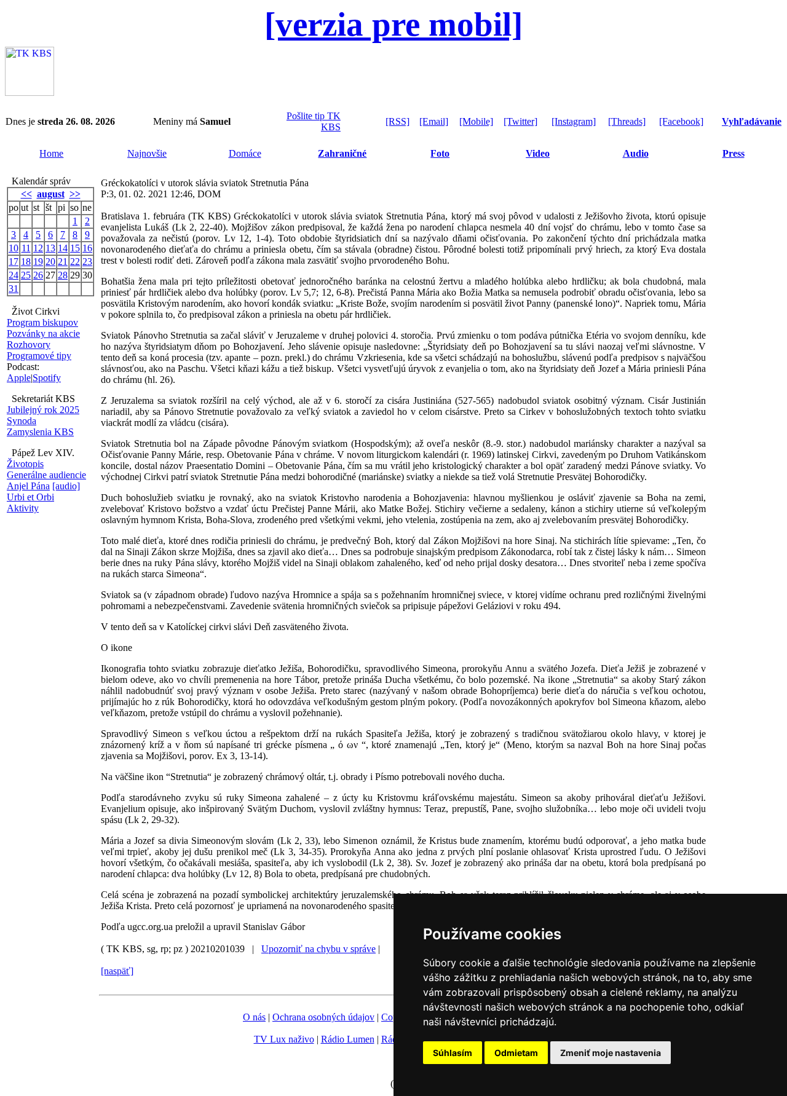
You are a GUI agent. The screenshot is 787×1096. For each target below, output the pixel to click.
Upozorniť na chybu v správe (318, 949)
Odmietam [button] (516, 1052)
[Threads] (627, 121)
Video (538, 153)
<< (26, 194)
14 (63, 248)
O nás (254, 1017)
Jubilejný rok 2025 (43, 409)
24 (13, 275)
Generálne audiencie (46, 475)
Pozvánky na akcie (43, 333)
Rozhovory (28, 344)
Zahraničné (342, 153)
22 (75, 261)
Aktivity (23, 508)
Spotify (47, 378)
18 (26, 261)
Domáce (245, 153)
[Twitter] (520, 121)
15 (75, 248)
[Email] (433, 121)
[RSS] (397, 121)
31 (13, 288)
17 (13, 261)
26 (38, 275)
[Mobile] (476, 121)
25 (26, 275)
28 (63, 275)
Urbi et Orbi (30, 497)
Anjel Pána (28, 486)
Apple (19, 378)
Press (733, 153)
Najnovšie (147, 153)
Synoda (21, 421)
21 (63, 261)
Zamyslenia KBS (40, 432)
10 (13, 248)
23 (87, 261)
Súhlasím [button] (452, 1052)
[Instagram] (574, 121)
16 (87, 248)
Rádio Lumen (347, 1039)
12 (38, 248)
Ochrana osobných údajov (323, 1017)
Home (51, 153)
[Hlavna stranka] (29, 92)
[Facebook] (681, 121)
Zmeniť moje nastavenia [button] (610, 1052)
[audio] (66, 486)
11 (26, 248)
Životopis (25, 464)
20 (50, 261)
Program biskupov (42, 322)
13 (50, 248)
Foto (439, 153)
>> (75, 194)
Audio (636, 153)
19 (38, 261)
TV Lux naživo (284, 1039)
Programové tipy (39, 355)
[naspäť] (117, 971)
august (51, 194)
